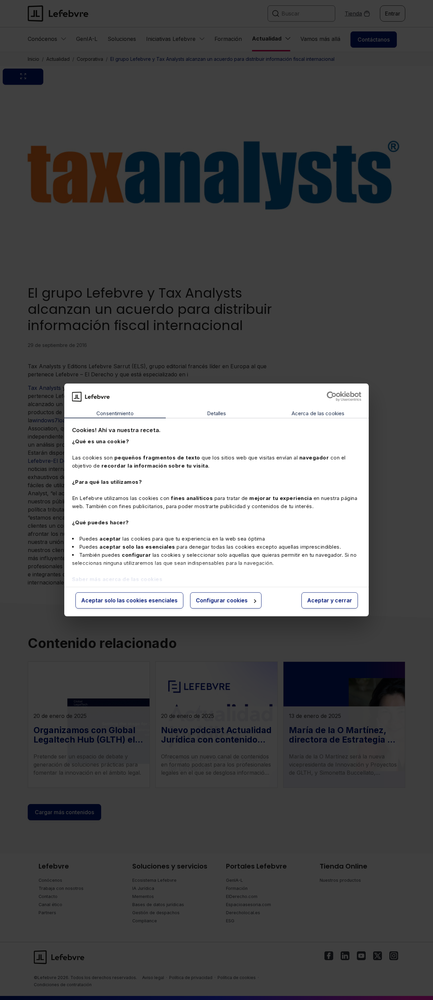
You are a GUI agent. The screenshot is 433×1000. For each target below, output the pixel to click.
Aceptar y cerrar (329, 600)
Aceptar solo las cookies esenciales (129, 600)
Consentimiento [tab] (114, 413)
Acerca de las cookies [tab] (318, 413)
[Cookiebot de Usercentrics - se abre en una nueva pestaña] (331, 397)
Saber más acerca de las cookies (117, 579)
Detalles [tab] (216, 413)
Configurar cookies (222, 600)
